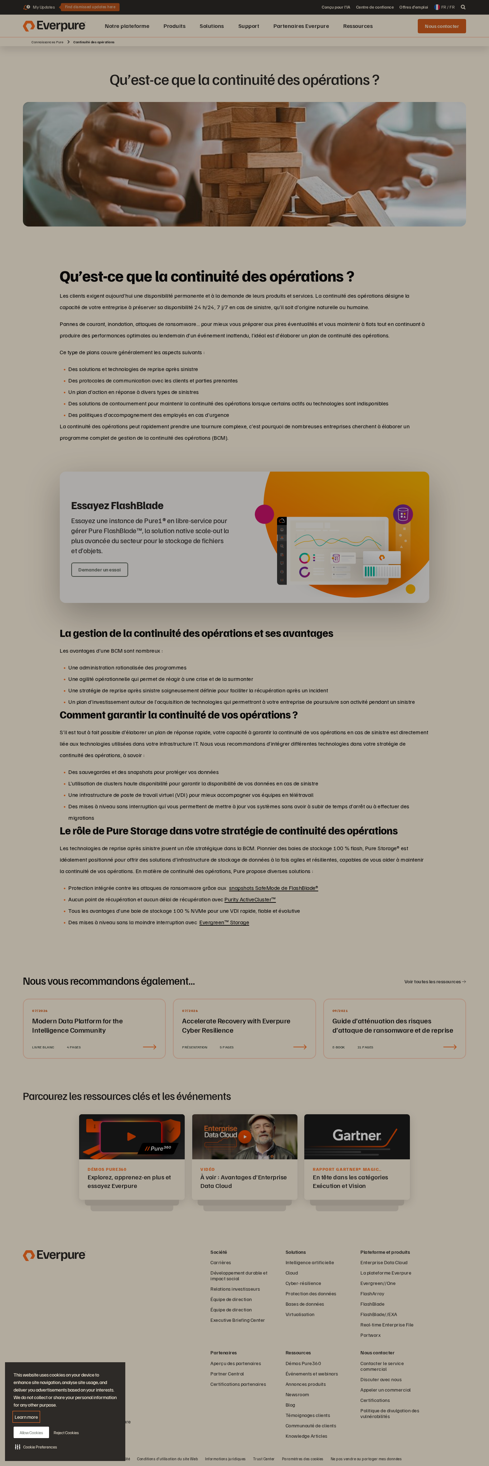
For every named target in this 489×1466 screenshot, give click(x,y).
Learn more (26, 1417)
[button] (36, 1446)
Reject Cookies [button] (66, 1432)
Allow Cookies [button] (31, 1432)
